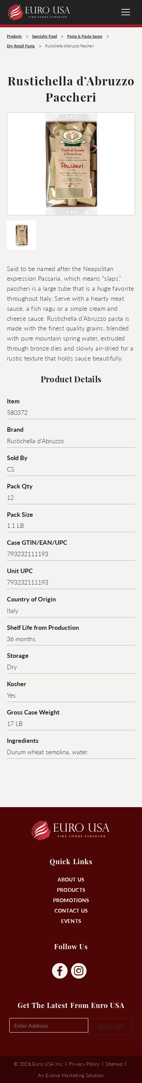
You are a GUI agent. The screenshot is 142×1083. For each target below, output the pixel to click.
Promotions (71, 900)
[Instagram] (79, 971)
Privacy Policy (84, 1063)
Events (71, 920)
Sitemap (114, 1063)
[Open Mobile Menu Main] (125, 12)
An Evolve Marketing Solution (71, 1075)
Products (71, 889)
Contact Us (71, 910)
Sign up (110, 1026)
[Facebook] (60, 971)
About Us (71, 879)
